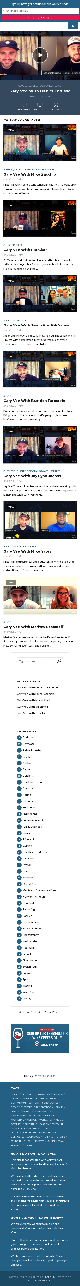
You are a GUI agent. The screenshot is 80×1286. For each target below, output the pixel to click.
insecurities (18, 1115)
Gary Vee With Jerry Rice (32, 712)
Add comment (24, 109)
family (59, 1107)
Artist (7, 245)
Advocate (24, 85)
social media (34, 1136)
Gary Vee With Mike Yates (27, 551)
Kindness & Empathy (40, 1280)
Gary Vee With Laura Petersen (35, 693)
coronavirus (50, 1102)
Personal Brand (41, 85)
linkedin (48, 1115)
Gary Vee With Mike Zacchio (29, 174)
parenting (31, 1124)
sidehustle (17, 1136)
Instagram (34, 1115)
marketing (17, 1119)
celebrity (28, 1098)
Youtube (16, 1145)
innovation (44, 1111)
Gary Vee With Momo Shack (34, 700)
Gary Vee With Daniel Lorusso (40, 91)
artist (32, 1094)
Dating (18, 169)
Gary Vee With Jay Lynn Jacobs (32, 476)
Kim (47, 96)
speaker (49, 1136)
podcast (51, 1128)
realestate (30, 1132)
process (16, 1132)
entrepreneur (29, 1107)
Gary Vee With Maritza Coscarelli (33, 627)
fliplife (15, 1111)
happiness (28, 1111)
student (16, 1141)
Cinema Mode (56, 109)
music (59, 1119)
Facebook (47, 1107)
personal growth (32, 1128)
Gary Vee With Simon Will (32, 706)
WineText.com (47, 1075)
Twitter (39, 1141)
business (58, 1094)
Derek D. (50, 1277)
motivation (46, 1119)
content (33, 1102)
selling (52, 1132)
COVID (14, 1107)
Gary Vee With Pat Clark (25, 250)
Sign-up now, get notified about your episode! (40, 4)
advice (15, 1094)
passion (44, 1124)
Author (8, 169)
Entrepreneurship (14, 471)
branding (44, 1094)
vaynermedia (55, 1141)
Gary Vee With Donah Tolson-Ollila (38, 687)
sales (42, 1132)
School (21, 546)
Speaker (57, 85)
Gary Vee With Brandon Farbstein (34, 401)
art (24, 1094)
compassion (18, 1102)
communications (47, 1098)
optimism (16, 1124)
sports (61, 1136)
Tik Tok (28, 1141)
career (15, 1098)
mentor (32, 1119)
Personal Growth (38, 471)
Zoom (28, 1145)
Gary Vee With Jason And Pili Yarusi (36, 325)
